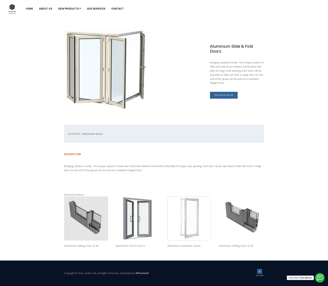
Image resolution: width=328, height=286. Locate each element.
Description (72, 154)
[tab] (74, 154)
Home (29, 8)
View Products (68, 8)
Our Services (96, 8)
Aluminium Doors (92, 133)
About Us (45, 8)
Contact (117, 8)
